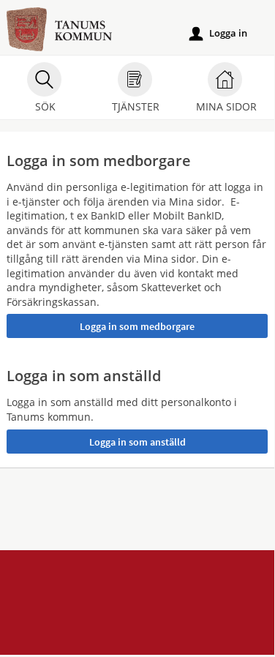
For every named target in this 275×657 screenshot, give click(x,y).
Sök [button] (45, 106)
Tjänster (135, 106)
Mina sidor (226, 106)
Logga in (218, 33)
